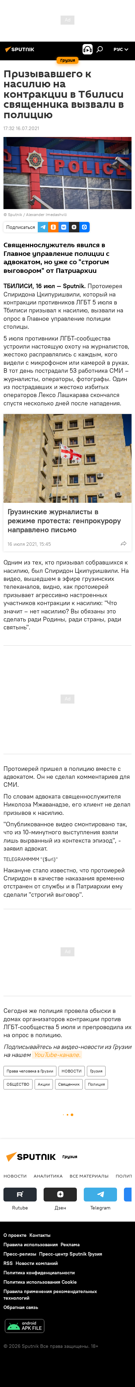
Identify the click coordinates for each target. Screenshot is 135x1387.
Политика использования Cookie (40, 1282)
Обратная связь (20, 1307)
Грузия (96, 1071)
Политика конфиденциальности (39, 1272)
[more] (123, 543)
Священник (69, 1084)
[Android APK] (24, 1327)
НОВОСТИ (72, 1071)
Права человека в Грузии (30, 1071)
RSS (8, 1263)
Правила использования (30, 1244)
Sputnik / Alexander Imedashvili (37, 214)
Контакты (40, 1235)
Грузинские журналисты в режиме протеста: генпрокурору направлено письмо (64, 520)
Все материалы (89, 1176)
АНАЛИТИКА (48, 1176)
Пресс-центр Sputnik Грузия (70, 1254)
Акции (44, 1084)
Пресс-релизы (19, 1254)
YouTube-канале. (57, 1055)
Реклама (70, 1244)
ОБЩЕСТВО (18, 1084)
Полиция (96, 1084)
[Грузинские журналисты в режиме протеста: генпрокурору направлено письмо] (67, 458)
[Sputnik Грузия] (20, 52)
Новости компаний (37, 1263)
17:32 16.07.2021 (21, 128)
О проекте (15, 1235)
